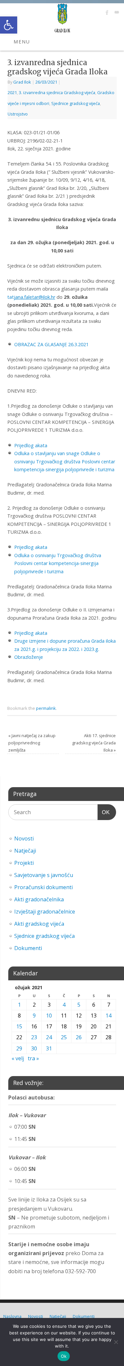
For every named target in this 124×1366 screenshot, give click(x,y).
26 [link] (79, 1037)
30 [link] (34, 1048)
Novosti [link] (24, 838)
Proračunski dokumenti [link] (43, 887)
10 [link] (49, 1015)
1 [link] (19, 1004)
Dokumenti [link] (28, 948)
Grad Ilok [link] (22, 82)
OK (104, 812)
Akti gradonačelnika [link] (39, 899)
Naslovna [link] (12, 1316)
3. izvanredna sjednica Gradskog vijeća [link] (57, 92)
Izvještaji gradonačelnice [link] (44, 911)
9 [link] (34, 1015)
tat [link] (31, 297)
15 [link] (19, 1026)
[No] (115, 1342)
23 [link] (34, 1037)
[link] (8, 25)
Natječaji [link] (25, 850)
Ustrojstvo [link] (18, 114)
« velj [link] (18, 1058)
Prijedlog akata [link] (30, 445)
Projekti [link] (24, 862)
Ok (64, 1356)
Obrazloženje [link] (28, 657)
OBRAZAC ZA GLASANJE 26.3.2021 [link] (51, 344)
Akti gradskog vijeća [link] (39, 923)
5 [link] (78, 1004)
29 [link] (19, 1048)
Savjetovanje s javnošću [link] (43, 875)
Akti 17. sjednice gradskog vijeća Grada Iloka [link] (94, 743)
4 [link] (63, 1004)
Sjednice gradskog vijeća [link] (75, 103)
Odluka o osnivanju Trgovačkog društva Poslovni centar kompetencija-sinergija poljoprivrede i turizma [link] (57, 563)
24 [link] (49, 1037)
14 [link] (108, 1015)
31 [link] (49, 1048)
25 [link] (64, 1037)
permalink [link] (46, 708)
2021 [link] (12, 92)
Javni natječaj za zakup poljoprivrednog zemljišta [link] (32, 743)
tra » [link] (33, 1058)
